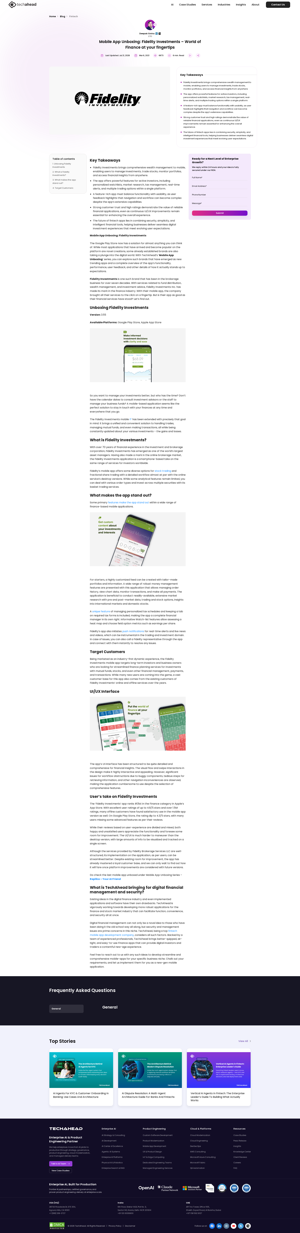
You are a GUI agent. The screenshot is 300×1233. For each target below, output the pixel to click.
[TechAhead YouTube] (233, 1226)
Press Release (239, 1140)
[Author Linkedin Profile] (156, 34)
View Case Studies (61, 1170)
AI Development (109, 1140)
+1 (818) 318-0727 (57, 1213)
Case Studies (187, 4)
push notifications (133, 631)
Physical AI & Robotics (112, 1162)
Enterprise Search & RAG (113, 1168)
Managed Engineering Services (157, 1168)
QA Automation (197, 1168)
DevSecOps (195, 1146)
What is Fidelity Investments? (60, 173)
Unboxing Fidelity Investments (61, 165)
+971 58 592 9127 (194, 1213)
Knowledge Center (242, 1151)
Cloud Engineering (199, 1140)
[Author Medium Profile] (160, 34)
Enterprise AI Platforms (112, 1157)
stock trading (163, 471)
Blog (62, 16)
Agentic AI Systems (111, 1151)
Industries (224, 4)
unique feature (101, 611)
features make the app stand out (128, 502)
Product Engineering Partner (65, 1139)
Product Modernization (153, 1140)
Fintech (73, 16)
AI (172, 4)
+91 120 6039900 (125, 1213)
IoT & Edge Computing (153, 1157)
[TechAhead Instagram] (226, 1226)
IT (131, 419)
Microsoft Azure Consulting (203, 1157)
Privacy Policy (115, 1226)
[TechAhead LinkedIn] (219, 1226)
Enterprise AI (58, 1137)
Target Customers (64, 187)
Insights (241, 4)
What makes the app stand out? (64, 181)
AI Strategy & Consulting (113, 1135)
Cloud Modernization (200, 1135)
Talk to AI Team (58, 1163)
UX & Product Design (152, 1151)
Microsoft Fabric (197, 1162)
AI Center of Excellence (112, 1146)
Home (52, 16)
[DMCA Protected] (57, 1226)
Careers (237, 1162)
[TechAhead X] (241, 1226)
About (255, 4)
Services (207, 4)
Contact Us (278, 4)
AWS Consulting (198, 1151)
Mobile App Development (154, 1146)
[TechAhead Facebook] (212, 1226)
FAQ (235, 1168)
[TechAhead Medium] (248, 1226)
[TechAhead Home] (66, 1128)
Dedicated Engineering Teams (157, 1162)
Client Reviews (240, 1157)
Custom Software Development (157, 1135)
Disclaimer (130, 1226)
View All (243, 1041)
